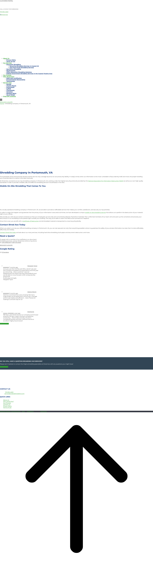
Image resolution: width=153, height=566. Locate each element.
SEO (23, 411)
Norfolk (8, 84)
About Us (6, 58)
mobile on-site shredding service (95, 212)
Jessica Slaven (31, 292)
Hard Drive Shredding (13, 69)
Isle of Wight (10, 95)
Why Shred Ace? (8, 76)
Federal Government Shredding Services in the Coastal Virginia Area (29, 73)
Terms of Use (10, 61)
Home (2, 103)
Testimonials (10, 81)
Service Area (7, 83)
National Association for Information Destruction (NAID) (105, 181)
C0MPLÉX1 (30, 411)
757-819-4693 (4, 12)
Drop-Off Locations (9, 96)
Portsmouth (10, 87)
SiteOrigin (43, 411)
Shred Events (10, 70)
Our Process (7, 75)
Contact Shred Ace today (8, 232)
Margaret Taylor (32, 266)
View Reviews (4, 323)
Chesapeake (10, 90)
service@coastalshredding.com (14, 393)
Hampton (9, 92)
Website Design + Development (10, 411)
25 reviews (5, 252)
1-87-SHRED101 (6, 242)
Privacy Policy (11, 60)
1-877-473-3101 (16, 242)
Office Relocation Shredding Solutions (19, 72)
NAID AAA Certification (14, 78)
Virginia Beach (11, 86)
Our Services (7, 63)
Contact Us (6, 404)
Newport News (11, 93)
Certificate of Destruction (31, 221)
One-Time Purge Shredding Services (22, 67)
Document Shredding (13, 64)
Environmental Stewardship (15, 79)
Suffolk (8, 89)
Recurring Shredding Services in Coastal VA (24, 66)
